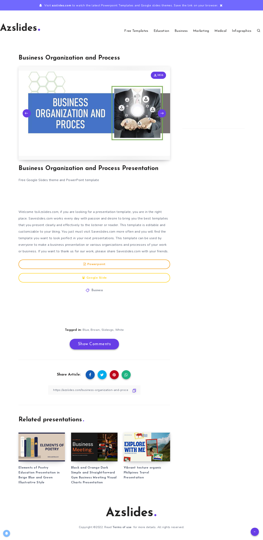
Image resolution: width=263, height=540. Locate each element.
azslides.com (61, 5)
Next (162, 113)
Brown (95, 330)
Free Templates (136, 31)
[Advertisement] (98, 196)
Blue (86, 330)
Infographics (241, 31)
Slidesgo (108, 330)
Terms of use (122, 527)
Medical (220, 31)
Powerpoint (96, 264)
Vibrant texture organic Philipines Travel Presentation (142, 472)
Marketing (201, 31)
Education (161, 31)
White (119, 330)
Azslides (18, 28)
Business (181, 31)
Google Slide (97, 278)
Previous (27, 113)
